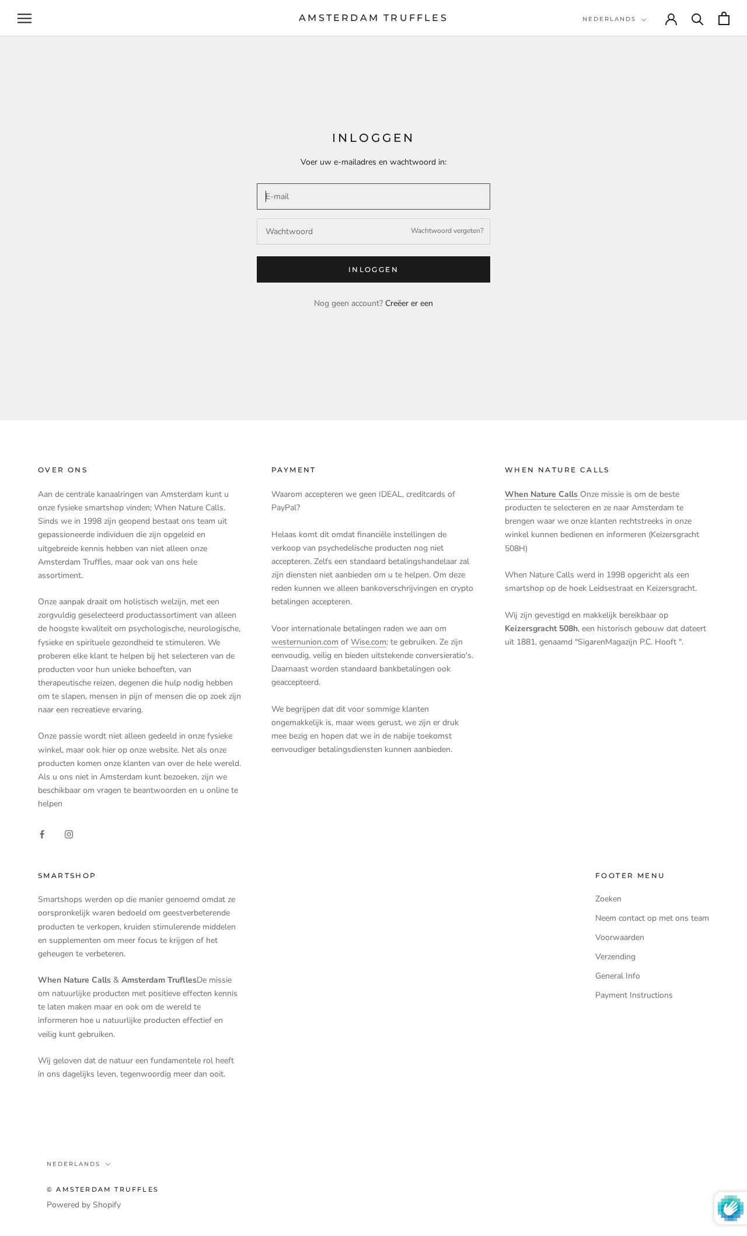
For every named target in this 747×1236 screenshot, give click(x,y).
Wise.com (368, 641)
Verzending (615, 956)
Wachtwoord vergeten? (447, 230)
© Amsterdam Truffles (103, 1189)
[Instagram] (69, 833)
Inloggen (373, 269)
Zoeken (608, 898)
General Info (617, 975)
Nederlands (609, 19)
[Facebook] (42, 833)
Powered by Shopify (84, 1204)
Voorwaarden (619, 937)
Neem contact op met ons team (652, 918)
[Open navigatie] (25, 18)
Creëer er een (409, 303)
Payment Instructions (634, 995)
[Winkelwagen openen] (723, 18)
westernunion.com (304, 641)
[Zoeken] (698, 18)
